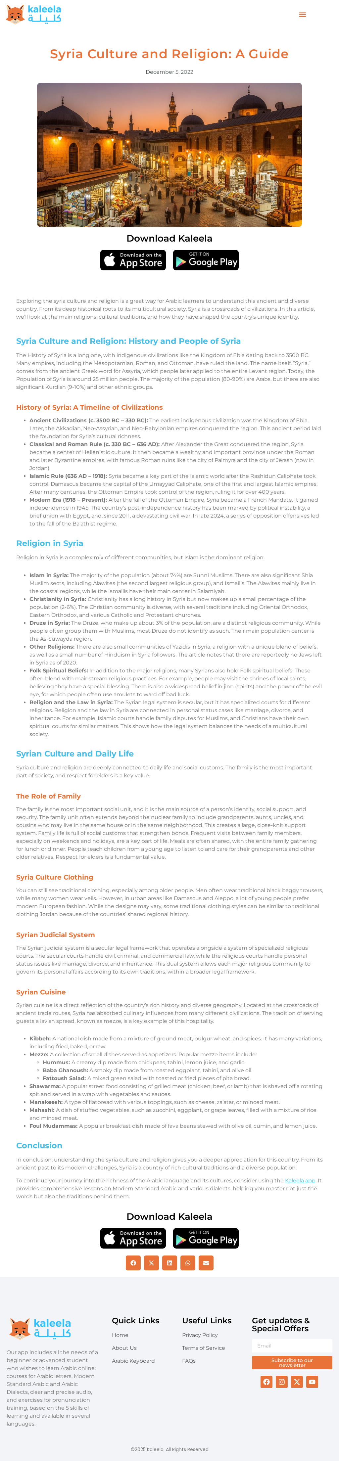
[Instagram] (282, 1382)
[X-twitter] (297, 1382)
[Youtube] (312, 1382)
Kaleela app (300, 1180)
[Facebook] (266, 1382)
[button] (302, 14)
